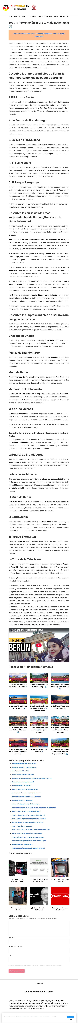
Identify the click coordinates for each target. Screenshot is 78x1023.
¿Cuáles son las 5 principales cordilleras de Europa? (29, 840)
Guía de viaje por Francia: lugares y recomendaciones (25, 1006)
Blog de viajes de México (31, 1000)
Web (10, 955)
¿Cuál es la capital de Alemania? (22, 826)
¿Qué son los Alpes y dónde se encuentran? (26, 793)
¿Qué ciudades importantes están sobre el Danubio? (29, 818)
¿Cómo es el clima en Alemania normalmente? (27, 833)
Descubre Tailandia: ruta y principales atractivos (29, 1008)
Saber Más (53, 1016)
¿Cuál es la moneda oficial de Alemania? (25, 789)
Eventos (62, 16)
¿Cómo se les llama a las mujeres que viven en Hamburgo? (31, 829)
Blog (15, 16)
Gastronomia (48, 16)
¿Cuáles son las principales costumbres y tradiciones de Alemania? (34, 807)
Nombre (11, 937)
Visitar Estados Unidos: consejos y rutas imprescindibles (36, 1003)
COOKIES (26, 991)
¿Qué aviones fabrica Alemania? (22, 800)
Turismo (40, 16)
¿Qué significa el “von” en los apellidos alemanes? (28, 837)
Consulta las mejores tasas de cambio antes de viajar (25, 1002)
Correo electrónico (16, 946)
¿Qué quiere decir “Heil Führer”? (22, 844)
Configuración (68, 1019)
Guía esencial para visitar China (57, 1005)
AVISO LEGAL (39, 983)
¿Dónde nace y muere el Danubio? (23, 782)
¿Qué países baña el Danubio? (21, 785)
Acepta (70, 1016)
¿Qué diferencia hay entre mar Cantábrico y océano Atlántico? (32, 778)
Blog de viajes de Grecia (16, 1000)
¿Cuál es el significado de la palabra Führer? (26, 811)
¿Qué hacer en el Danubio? (20, 771)
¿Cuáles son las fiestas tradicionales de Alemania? (28, 848)
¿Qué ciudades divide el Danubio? (23, 774)
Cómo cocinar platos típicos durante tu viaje (52, 1000)
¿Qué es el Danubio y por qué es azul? (24, 767)
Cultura (56, 16)
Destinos (33, 16)
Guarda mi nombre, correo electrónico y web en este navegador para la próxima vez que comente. (36, 965)
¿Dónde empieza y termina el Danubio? (24, 763)
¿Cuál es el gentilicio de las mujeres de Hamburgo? (28, 815)
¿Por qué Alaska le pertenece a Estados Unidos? (27, 822)
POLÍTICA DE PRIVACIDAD (37, 991)
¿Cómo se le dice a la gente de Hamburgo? (25, 804)
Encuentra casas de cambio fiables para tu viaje (33, 1005)
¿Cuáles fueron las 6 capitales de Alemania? (26, 796)
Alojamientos (22, 16)
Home (10, 16)
